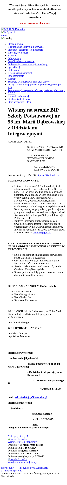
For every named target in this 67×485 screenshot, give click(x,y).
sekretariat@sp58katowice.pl (31, 397)
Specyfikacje (14, 67)
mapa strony (7, 467)
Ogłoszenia (13, 70)
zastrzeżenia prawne (11, 470)
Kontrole (12, 55)
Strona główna (15, 44)
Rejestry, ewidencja (18, 52)
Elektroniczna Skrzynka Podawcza (26, 46)
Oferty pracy (14, 58)
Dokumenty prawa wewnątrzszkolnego (28, 64)
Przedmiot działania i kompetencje (25, 49)
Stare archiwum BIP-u (19, 102)
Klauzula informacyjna (19, 96)
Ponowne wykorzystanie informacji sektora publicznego (36, 90)
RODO (11, 93)
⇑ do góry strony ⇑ (18, 436)
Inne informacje (16, 75)
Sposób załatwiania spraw (21, 61)
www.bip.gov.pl (42, 232)
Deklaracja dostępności (20, 99)
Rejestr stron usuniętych (20, 73)
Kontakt (12, 78)
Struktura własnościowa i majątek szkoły (29, 81)
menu (4, 35)
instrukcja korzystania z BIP (34, 467)
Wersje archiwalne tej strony (22, 442)
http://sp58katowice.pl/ (48, 175)
